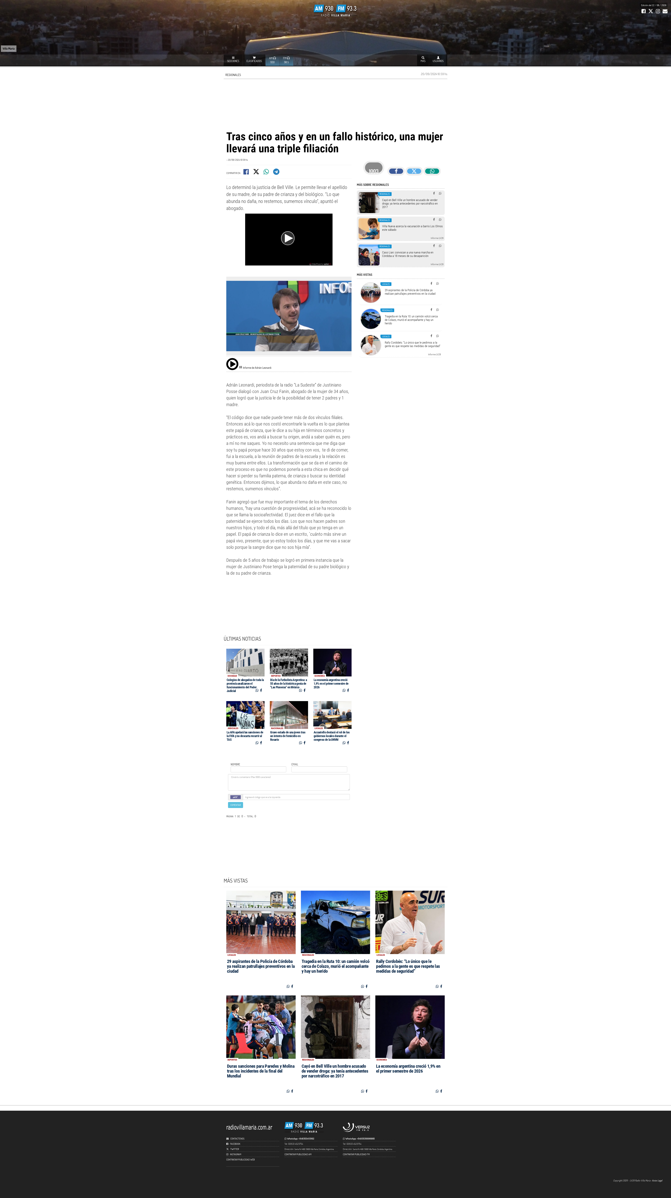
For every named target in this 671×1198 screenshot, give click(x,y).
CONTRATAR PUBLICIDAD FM (356, 1154)
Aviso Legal (657, 1180)
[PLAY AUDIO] (232, 364)
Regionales (233, 75)
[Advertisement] (335, 104)
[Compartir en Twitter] (256, 173)
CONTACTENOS (237, 1138)
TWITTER (234, 1149)
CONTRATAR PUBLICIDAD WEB (240, 1159)
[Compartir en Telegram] (276, 173)
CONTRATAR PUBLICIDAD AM (297, 1154)
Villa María (9, 48)
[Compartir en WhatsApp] (266, 173)
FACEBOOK (235, 1143)
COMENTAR (235, 805)
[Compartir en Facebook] (246, 173)
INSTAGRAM (235, 1154)
